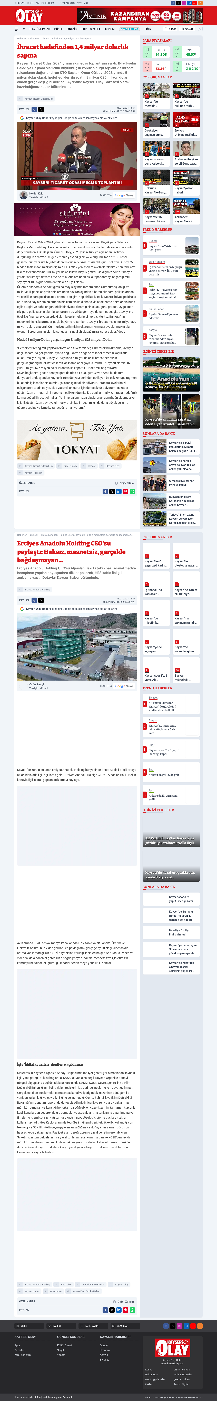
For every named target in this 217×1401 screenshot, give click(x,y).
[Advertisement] (77, 1258)
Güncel (59, 29)
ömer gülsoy (70, 466)
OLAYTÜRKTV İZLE (40, 29)
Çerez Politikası (182, 1379)
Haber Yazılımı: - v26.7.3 (174, 1397)
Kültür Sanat (64, 1345)
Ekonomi (109, 29)
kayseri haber (32, 1291)
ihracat (92, 466)
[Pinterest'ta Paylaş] (125, 491)
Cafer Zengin (38, 686)
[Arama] (200, 29)
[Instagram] (184, 3)
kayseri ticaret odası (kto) (39, 98)
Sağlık (61, 1350)
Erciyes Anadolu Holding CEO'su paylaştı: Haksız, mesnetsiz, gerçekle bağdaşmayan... (87, 535)
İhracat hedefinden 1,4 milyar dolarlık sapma (67, 38)
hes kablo (66, 1284)
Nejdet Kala (38, 195)
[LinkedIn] (189, 3)
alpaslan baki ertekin (93, 1284)
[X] (178, 3)
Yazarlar (19, 1350)
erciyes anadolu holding (37, 589)
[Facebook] (173, 3)
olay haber (56, 1291)
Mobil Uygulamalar (155, 1379)
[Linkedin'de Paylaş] (119, 491)
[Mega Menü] (16, 29)
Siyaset (95, 29)
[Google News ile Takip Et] (124, 195)
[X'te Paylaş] (41, 109)
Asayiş (72, 29)
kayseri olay (113, 466)
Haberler (22, 38)
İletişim (49, 3)
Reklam (34, 3)
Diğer (147, 29)
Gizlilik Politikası (182, 1369)
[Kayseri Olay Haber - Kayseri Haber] (172, 1348)
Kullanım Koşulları (183, 1374)
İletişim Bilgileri (181, 1384)
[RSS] (200, 3)
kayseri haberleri (33, 472)
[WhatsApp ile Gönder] (132, 491)
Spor (83, 29)
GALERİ (189, 28)
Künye (21, 3)
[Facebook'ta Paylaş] (34, 109)
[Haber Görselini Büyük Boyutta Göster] (77, 156)
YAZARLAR (122, 1326)
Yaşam (61, 1355)
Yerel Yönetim (22, 1355)
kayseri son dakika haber (86, 1291)
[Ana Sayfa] (24, 29)
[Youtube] (194, 3)
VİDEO (172, 28)
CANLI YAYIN (91, 1326)
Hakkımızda (151, 1374)
